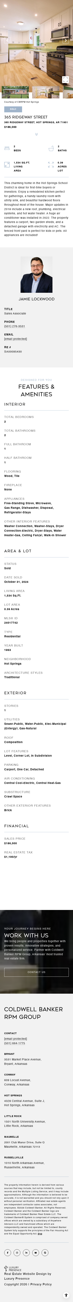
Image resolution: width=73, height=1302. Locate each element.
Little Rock (13, 1116)
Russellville (13, 1157)
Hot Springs (13, 1095)
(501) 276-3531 (14, 326)
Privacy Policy (41, 1284)
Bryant (9, 1054)
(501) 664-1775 (14, 1043)
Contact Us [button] (36, 972)
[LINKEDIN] (26, 1252)
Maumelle (11, 1137)
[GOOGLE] (45, 1252)
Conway (9, 1075)
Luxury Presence (17, 1278)
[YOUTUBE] (35, 1252)
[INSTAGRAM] (17, 1252)
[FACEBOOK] (7, 1252)
